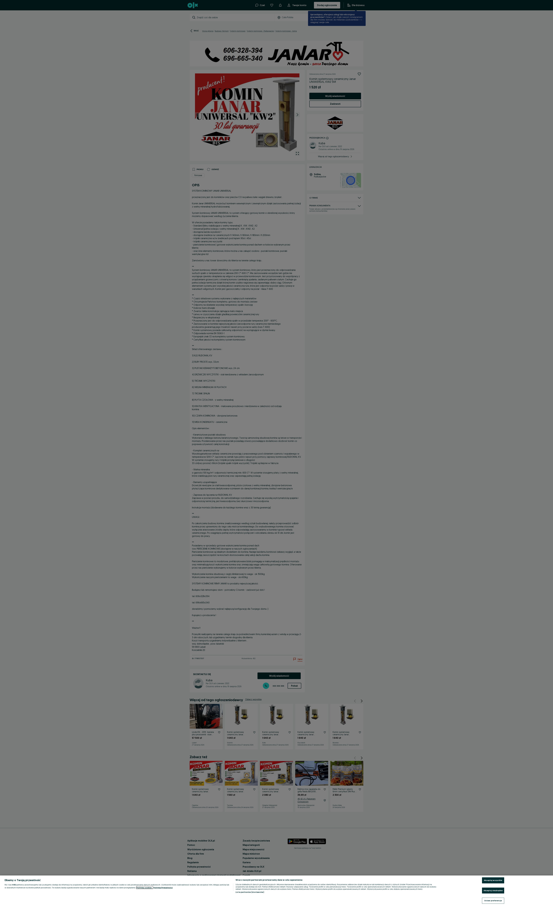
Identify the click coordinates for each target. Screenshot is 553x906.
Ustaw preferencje (493, 900)
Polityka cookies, (145, 887)
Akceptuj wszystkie (493, 880)
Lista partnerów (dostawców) (250, 892)
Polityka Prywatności (163, 887)
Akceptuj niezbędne (493, 890)
